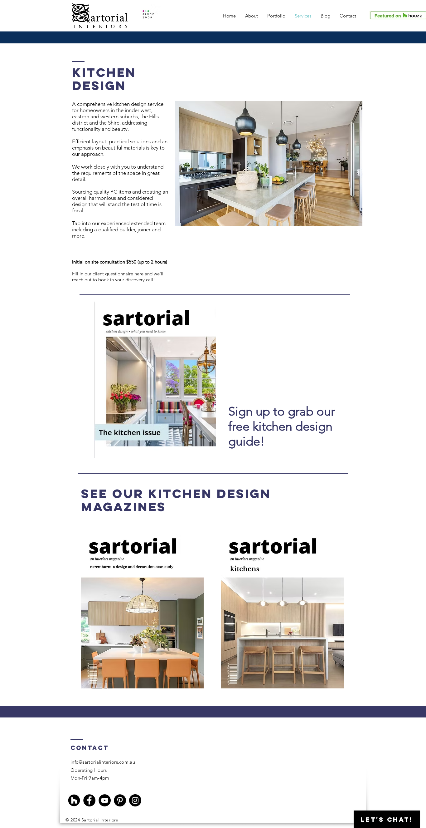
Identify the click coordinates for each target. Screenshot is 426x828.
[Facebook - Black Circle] (89, 800)
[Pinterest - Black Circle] (120, 800)
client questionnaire (113, 274)
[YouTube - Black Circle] (105, 800)
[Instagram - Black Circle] (135, 800)
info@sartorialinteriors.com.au (102, 762)
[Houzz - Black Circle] (74, 800)
